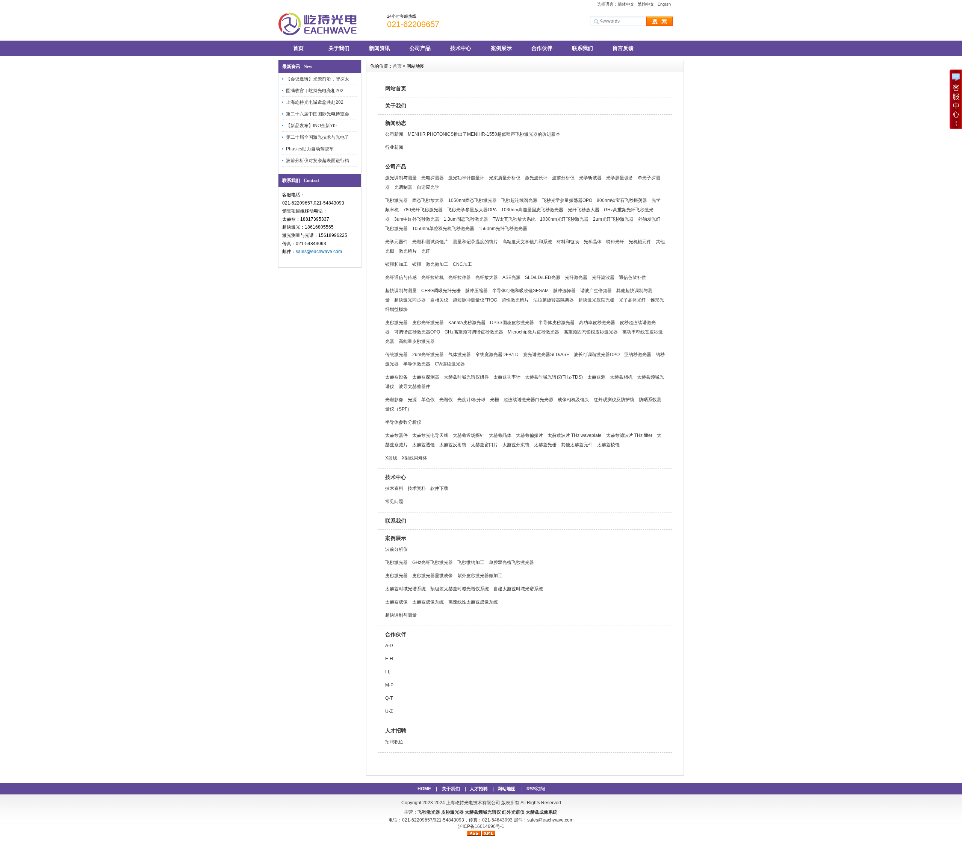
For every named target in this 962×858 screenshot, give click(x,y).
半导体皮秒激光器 (556, 322)
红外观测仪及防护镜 (614, 399)
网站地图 (507, 788)
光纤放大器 (486, 277)
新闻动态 (395, 123)
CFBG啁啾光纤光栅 (441, 290)
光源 (412, 399)
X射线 (391, 458)
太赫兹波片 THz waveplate (575, 435)
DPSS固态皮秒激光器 (512, 322)
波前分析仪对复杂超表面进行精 (317, 160)
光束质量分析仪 (504, 177)
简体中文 (626, 4)
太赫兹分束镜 (515, 444)
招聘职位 (394, 741)
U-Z (389, 711)
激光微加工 (437, 264)
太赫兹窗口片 (484, 444)
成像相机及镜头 (573, 399)
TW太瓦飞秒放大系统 (514, 219)
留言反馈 (623, 48)
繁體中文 (646, 4)
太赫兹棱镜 (608, 444)
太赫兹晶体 (500, 435)
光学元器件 (396, 241)
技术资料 (394, 488)
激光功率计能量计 (466, 177)
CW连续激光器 (450, 364)
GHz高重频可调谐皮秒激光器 (474, 332)
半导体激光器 (416, 364)
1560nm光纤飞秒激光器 (503, 228)
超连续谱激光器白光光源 (528, 399)
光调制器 (403, 187)
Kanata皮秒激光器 (467, 322)
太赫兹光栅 (545, 444)
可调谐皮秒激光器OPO (417, 332)
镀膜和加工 (396, 264)
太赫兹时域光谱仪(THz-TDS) (554, 377)
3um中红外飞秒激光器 (416, 219)
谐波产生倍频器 (596, 290)
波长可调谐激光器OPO (597, 354)
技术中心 (460, 48)
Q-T (389, 698)
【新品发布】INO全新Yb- (311, 125)
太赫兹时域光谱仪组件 (466, 377)
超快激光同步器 (410, 300)
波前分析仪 (563, 177)
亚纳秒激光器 (637, 354)
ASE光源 (511, 277)
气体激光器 (459, 354)
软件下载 (439, 488)
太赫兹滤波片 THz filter (629, 435)
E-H (389, 658)
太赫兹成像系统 (428, 602)
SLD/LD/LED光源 (542, 277)
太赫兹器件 (396, 435)
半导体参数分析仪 (403, 422)
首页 (298, 48)
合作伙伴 (541, 48)
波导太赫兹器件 (414, 386)
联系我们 (582, 48)
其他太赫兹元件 (577, 444)
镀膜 (416, 264)
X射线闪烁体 (414, 458)
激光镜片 (408, 251)
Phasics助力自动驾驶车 (310, 149)
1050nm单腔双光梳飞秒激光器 (443, 228)
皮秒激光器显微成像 (432, 575)
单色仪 (428, 399)
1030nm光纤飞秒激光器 (564, 219)
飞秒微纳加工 (470, 562)
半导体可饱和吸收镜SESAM (520, 290)
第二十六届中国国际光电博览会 (317, 114)
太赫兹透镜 (423, 444)
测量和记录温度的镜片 (475, 241)
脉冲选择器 (564, 290)
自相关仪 (439, 300)
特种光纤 (615, 241)
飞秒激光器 (396, 200)
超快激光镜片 (515, 300)
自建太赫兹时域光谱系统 (518, 588)
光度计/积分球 (471, 399)
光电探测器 (432, 177)
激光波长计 (536, 177)
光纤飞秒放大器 (583, 209)
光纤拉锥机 (432, 277)
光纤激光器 (576, 277)
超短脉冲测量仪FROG (475, 300)
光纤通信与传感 (401, 277)
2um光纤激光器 (428, 354)
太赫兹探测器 (425, 377)
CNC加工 (462, 264)
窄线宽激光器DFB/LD (497, 354)
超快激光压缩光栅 (596, 300)
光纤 (425, 251)
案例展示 (501, 48)
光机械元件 (640, 241)
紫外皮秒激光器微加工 (479, 575)
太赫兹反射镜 (452, 444)
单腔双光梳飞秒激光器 (511, 562)
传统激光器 (396, 354)
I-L (387, 672)
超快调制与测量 (401, 290)
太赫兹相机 (621, 377)
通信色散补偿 (632, 277)
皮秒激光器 (396, 322)
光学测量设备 (619, 177)
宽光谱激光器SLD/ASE (546, 354)
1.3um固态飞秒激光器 (466, 219)
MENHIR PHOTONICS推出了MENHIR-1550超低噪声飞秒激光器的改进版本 (484, 134)
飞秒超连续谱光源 (519, 200)
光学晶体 (593, 241)
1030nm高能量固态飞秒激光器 (532, 209)
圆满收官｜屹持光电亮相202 (314, 90)
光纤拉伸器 (459, 277)
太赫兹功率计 (506, 377)
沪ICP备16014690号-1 (481, 826)
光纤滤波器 (603, 277)
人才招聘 (395, 731)
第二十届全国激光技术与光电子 (317, 137)
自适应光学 (428, 187)
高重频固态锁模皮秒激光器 (591, 332)
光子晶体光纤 (632, 300)
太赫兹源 (596, 377)
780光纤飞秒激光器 (423, 209)
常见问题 (394, 501)
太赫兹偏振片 (529, 435)
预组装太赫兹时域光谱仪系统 (459, 588)
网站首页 (395, 88)
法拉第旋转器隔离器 (553, 300)
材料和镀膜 (568, 241)
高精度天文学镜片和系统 (527, 241)
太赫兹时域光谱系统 (405, 588)
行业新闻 (394, 147)
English (664, 4)
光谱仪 (446, 399)
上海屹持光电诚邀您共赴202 (314, 102)
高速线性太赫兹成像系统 (473, 602)
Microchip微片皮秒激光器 (533, 332)
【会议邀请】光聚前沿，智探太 (317, 79)
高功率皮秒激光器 (597, 322)
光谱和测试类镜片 (430, 241)
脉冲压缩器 (476, 290)
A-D (389, 645)
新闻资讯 (379, 48)
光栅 (494, 399)
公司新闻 (394, 134)
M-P (389, 685)
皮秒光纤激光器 (428, 322)
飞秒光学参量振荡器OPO (567, 200)
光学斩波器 (590, 177)
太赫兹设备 (396, 377)
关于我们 (338, 48)
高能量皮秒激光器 (417, 341)
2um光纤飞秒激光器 (613, 219)
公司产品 (420, 48)
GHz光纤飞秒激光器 (432, 562)
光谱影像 (394, 399)
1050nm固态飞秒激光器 (472, 200)
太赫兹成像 (396, 602)
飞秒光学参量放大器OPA (472, 209)
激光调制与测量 (401, 177)
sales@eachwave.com (319, 251)
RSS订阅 (535, 788)
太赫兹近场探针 (468, 435)
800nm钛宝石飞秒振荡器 (622, 200)
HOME (424, 788)
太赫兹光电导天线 (430, 435)
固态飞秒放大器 (428, 200)
